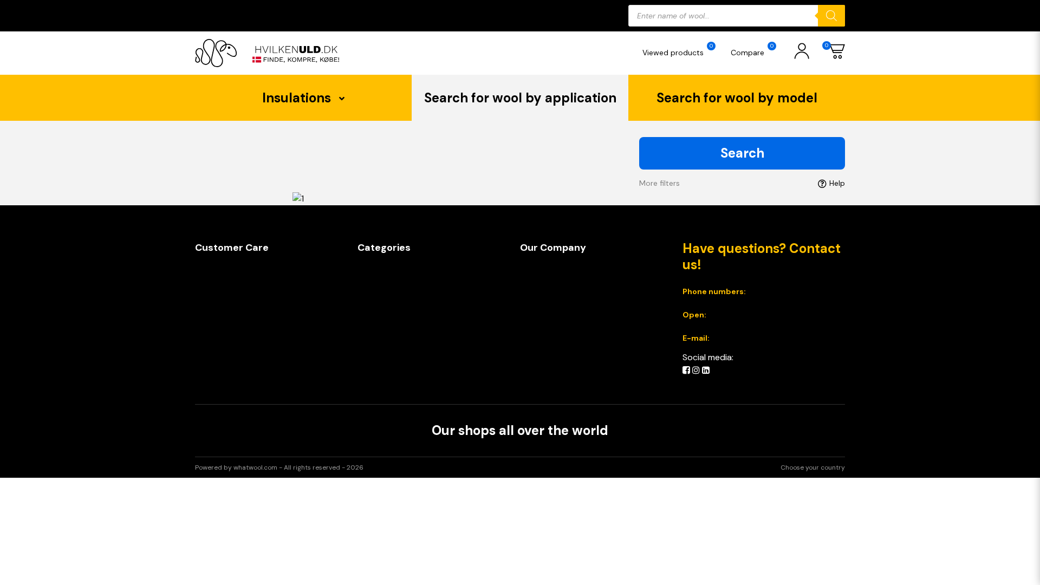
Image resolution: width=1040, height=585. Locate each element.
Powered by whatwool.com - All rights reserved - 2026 (279, 467)
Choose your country (813, 467)
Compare (752, 49)
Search (742, 153)
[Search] (831, 16)
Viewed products (677, 49)
